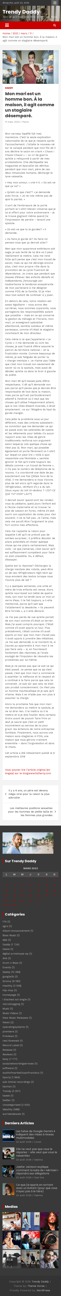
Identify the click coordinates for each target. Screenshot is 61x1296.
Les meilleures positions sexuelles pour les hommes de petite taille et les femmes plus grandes (30, 812)
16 (30, 890)
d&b (5, 939)
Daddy (9, 88)
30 (30, 900)
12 (54, 885)
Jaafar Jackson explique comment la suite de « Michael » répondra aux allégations (37, 1170)
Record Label (11, 1045)
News (6, 1022)
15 (22, 890)
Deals (6, 949)
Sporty (7, 1077)
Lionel (37, 1141)
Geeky (6, 972)
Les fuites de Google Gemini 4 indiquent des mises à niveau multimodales (35, 1134)
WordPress (43, 1290)
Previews (8, 1036)
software (8, 1068)
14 (14, 890)
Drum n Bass (10, 962)
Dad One (39, 1177)
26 (54, 895)
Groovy (7, 981)
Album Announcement (16, 930)
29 (22, 900)
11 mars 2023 (12, 121)
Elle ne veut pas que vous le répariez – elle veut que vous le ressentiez (36, 1152)
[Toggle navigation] (7, 25)
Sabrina (38, 1159)
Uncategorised (12, 1104)
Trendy (7, 1091)
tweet (6, 1095)
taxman (7, 1086)
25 (46, 895)
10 (38, 885)
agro (5, 926)
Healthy (7, 985)
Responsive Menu (54, 3)
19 (54, 890)
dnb (5, 958)
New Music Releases (15, 1017)
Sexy (5, 1059)
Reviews (8, 1054)
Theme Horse (36, 1286)
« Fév (6, 905)
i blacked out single (15, 999)
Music (6, 1008)
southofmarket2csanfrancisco (21, 1072)
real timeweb (11, 1040)
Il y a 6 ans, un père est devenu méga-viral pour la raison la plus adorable (28, 794)
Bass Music (9, 935)
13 (6, 890)
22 (22, 895)
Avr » (14, 905)
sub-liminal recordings (16, 1081)
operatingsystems (14, 1026)
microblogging (11, 1004)
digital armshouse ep (15, 953)
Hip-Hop (8, 990)
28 (14, 900)
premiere (8, 1031)
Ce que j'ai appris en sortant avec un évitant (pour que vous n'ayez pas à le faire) (36, 1188)
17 (38, 890)
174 (5, 921)
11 (47, 885)
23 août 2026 (24, 1141)
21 (14, 895)
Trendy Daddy (21, 11)
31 (38, 900)
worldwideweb (12, 1114)
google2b (8, 976)
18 (46, 890)
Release (8, 1049)
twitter (7, 1100)
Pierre (25, 121)
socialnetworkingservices (18, 1063)
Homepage (9, 994)
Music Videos (10, 1013)
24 (38, 895)
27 (6, 900)
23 (30, 895)
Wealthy (8, 1109)
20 (6, 895)
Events (7, 967)
